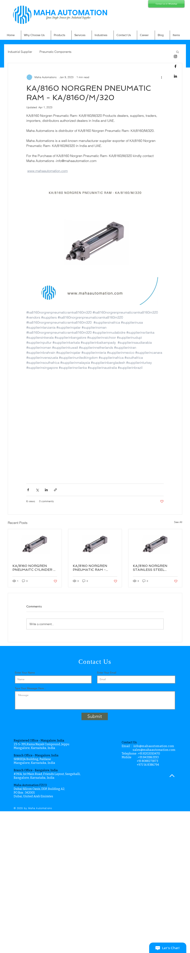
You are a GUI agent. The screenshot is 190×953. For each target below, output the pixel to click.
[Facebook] (175, 66)
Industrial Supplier (20, 52)
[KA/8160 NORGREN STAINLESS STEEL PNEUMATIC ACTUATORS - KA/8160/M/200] (155, 544)
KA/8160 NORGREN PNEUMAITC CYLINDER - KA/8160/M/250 (33, 568)
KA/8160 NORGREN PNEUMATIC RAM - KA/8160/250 (90, 568)
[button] (177, 51)
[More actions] (161, 77)
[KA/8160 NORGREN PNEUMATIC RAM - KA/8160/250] (95, 544)
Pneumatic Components (55, 52)
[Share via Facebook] (28, 490)
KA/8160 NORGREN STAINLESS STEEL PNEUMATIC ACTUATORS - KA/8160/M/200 (155, 568)
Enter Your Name (25, 672)
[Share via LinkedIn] (46, 490)
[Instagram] (175, 56)
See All (178, 522)
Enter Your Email (106, 672)
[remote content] (95, 424)
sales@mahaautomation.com (154, 750)
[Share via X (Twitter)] (37, 490)
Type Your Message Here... (30, 688)
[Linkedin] (175, 76)
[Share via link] (55, 490)
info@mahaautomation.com (153, 746)
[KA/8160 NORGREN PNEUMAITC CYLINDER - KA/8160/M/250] (35, 544)
